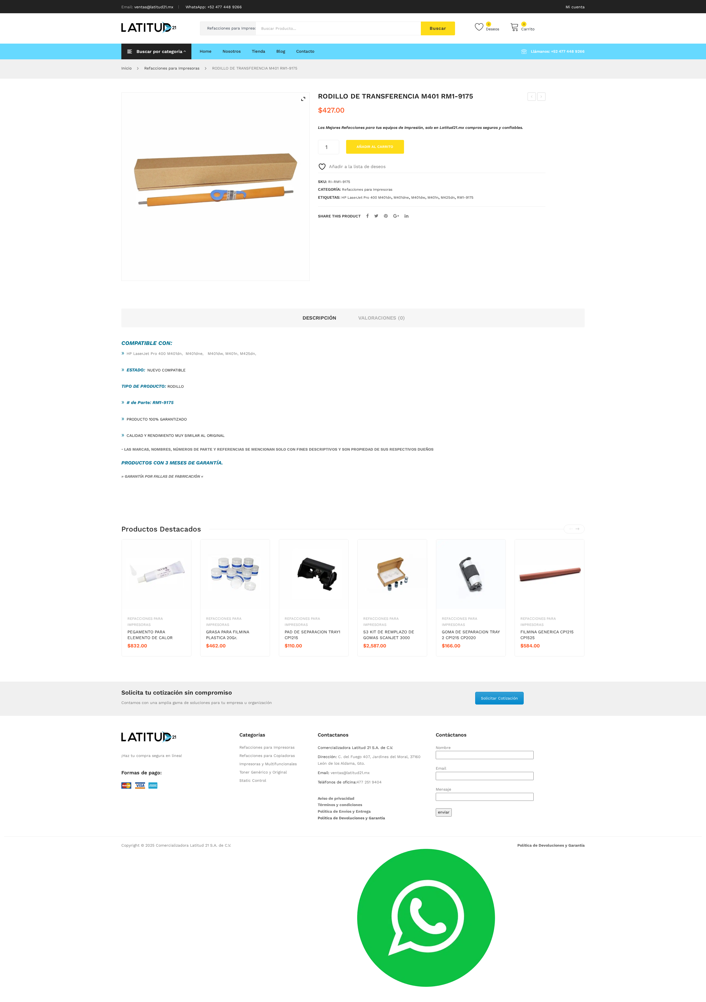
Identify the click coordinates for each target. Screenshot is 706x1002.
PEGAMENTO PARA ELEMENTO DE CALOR (150, 634)
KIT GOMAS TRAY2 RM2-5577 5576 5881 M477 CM (541, 97)
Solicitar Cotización (499, 698)
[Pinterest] (386, 216)
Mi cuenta (575, 7)
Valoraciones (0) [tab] (381, 318)
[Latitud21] (148, 27)
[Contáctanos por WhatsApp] (426, 917)
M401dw (418, 197)
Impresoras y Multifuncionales (268, 764)
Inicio (126, 68)
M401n (432, 197)
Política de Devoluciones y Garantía (351, 818)
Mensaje (443, 789)
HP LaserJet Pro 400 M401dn (366, 197)
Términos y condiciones (340, 804)
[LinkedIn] (406, 216)
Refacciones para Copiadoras (267, 755)
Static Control (252, 780)
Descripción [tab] (319, 318)
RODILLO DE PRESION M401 (532, 97)
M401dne (401, 197)
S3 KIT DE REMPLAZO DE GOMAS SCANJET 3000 (388, 634)
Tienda (258, 51)
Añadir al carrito (375, 147)
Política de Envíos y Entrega (344, 811)
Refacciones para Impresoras (171, 68)
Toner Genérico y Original (263, 772)
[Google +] (396, 216)
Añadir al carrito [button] (147, 655)
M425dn (448, 197)
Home (206, 51)
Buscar (438, 28)
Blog (280, 51)
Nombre (443, 747)
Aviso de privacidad (336, 798)
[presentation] (571, 529)
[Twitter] (376, 216)
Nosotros (232, 51)
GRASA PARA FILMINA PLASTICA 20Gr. (227, 634)
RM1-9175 (465, 197)
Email (441, 768)
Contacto (305, 51)
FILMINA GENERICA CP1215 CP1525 (547, 634)
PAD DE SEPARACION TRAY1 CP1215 (312, 634)
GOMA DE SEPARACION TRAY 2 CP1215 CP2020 (471, 634)
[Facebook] (367, 216)
